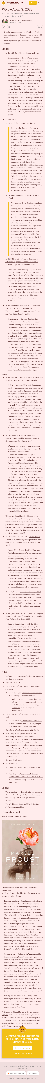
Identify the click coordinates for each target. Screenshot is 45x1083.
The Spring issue (11, 714)
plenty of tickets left (21, 792)
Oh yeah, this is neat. (13, 760)
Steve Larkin (28, 20)
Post (16, 756)
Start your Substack (17, 1073)
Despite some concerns (13, 32)
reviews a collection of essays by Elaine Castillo (23, 616)
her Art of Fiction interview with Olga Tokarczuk (27, 705)
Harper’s (5, 1014)
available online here (26, 264)
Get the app (33, 1073)
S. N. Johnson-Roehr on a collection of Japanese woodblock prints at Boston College (21, 262)
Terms (38, 1066)
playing (33, 804)
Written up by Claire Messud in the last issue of (20, 1012)
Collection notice (22, 1068)
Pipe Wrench (10, 682)
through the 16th (17, 807)
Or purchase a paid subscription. (22, 1053)
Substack (12, 1079)
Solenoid (9, 441)
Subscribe (33, 3)
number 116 (29, 686)
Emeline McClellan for (33, 527)
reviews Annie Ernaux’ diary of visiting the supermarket (22, 538)
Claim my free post (22, 1048)
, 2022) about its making (21, 314)
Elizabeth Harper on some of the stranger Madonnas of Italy (25, 694)
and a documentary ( (27, 311)
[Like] (4, 27)
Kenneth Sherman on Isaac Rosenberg (23, 123)
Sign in (40, 3)
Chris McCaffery (15, 20)
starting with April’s (31, 730)
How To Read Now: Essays (15, 619)
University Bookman (13, 530)
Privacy (32, 1066)
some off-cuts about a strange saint (27, 700)
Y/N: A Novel (25, 380)
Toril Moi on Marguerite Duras (27, 53)
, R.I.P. (17, 682)
